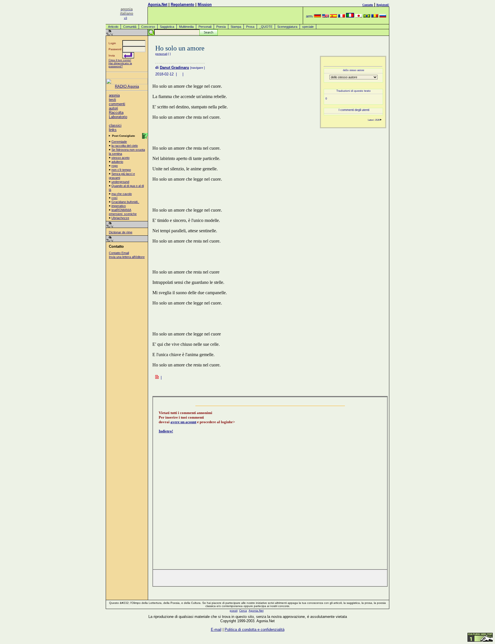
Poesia (221, 26)
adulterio (117, 161)
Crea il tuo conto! (120, 60)
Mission (205, 4)
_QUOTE (265, 26)
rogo (114, 165)
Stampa (236, 26)
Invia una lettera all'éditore (127, 257)
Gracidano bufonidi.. (125, 202)
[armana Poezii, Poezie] (309, 16)
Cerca (243, 610)
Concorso (148, 26)
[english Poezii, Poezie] (325, 16)
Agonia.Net (157, 4)
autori (113, 108)
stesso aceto (120, 157)
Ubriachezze (120, 218)
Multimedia (186, 26)
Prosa (250, 26)
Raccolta (116, 112)
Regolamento (182, 4)
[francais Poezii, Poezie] (341, 16)
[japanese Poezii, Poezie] (358, 16)
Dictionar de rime (120, 232)
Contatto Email (119, 253)
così (114, 198)
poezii (233, 610)
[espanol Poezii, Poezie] (333, 16)
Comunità (129, 26)
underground (120, 182)
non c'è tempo (121, 169)
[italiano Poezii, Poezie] (350, 16)
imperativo (118, 206)
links (113, 130)
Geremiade (119, 141)
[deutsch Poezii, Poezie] (317, 16)
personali (161, 53)
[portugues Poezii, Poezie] (366, 16)
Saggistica (167, 26)
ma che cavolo (121, 194)
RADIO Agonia (127, 86)
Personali (205, 26)
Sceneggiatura (287, 26)
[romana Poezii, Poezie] (374, 16)
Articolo (113, 26)
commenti (117, 104)
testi (112, 99)
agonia (114, 95)
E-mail (216, 629)
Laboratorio (118, 117)
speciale (308, 26)
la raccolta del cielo (124, 145)
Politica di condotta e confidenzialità (254, 629)
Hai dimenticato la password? (120, 65)
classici (115, 125)
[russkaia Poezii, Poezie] (382, 16)
